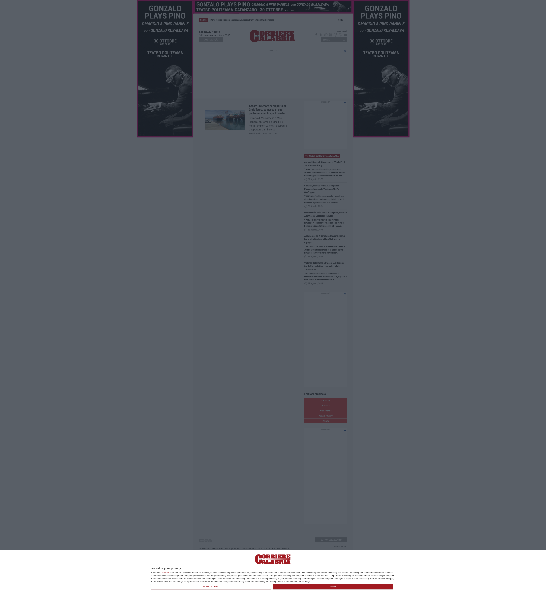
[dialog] (273, 571)
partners (165, 573)
